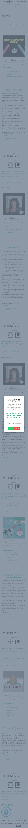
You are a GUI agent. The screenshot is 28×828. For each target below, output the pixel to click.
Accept (10, 428)
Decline (17, 428)
